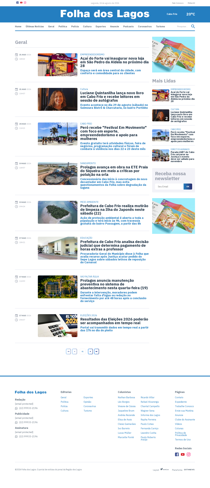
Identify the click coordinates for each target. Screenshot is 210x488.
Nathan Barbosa (126, 397)
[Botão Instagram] (25, 2)
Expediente (181, 401)
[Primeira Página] (68, 351)
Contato (179, 397)
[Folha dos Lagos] (105, 14)
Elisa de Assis (125, 419)
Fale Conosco (178, 3)
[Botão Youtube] (21, 2)
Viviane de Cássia (127, 406)
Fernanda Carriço (149, 428)
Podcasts (128, 26)
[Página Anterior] (74, 351)
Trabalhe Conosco (184, 406)
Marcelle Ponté (126, 437)
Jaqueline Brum (126, 410)
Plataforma (177, 470)
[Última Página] (96, 351)
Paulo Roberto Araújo (148, 438)
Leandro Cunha (148, 432)
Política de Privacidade (181, 434)
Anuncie (114, 26)
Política (63, 26)
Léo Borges (124, 401)
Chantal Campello (150, 406)
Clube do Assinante (185, 419)
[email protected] (24, 403)
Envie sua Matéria (184, 410)
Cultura (87, 26)
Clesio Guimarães (127, 424)
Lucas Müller (124, 432)
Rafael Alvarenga (150, 401)
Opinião (87, 401)
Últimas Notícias (35, 26)
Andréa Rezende (126, 415)
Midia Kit (191, 3)
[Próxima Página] (90, 351)
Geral (51, 26)
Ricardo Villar (147, 397)
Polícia (75, 26)
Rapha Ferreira (148, 419)
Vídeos (178, 424)
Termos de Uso (183, 439)
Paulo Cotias (147, 424)
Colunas (179, 428)
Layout (156, 470)
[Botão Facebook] (17, 2)
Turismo (160, 26)
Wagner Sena (147, 410)
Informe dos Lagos (150, 415)
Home (18, 26)
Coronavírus (145, 26)
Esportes (101, 26)
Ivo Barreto (124, 428)
